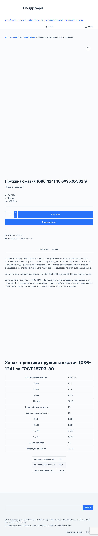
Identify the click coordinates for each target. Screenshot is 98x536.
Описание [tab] (44, 249)
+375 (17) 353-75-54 (73, 20)
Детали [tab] (55, 249)
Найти (88, 507)
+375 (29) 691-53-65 (14, 20)
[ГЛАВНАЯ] (6, 37)
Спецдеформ (33, 8)
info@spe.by (21, 522)
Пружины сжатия (24, 238)
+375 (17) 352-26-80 (53, 20)
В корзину (55, 214)
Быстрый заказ (49, 222)
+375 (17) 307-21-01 (34, 20)
